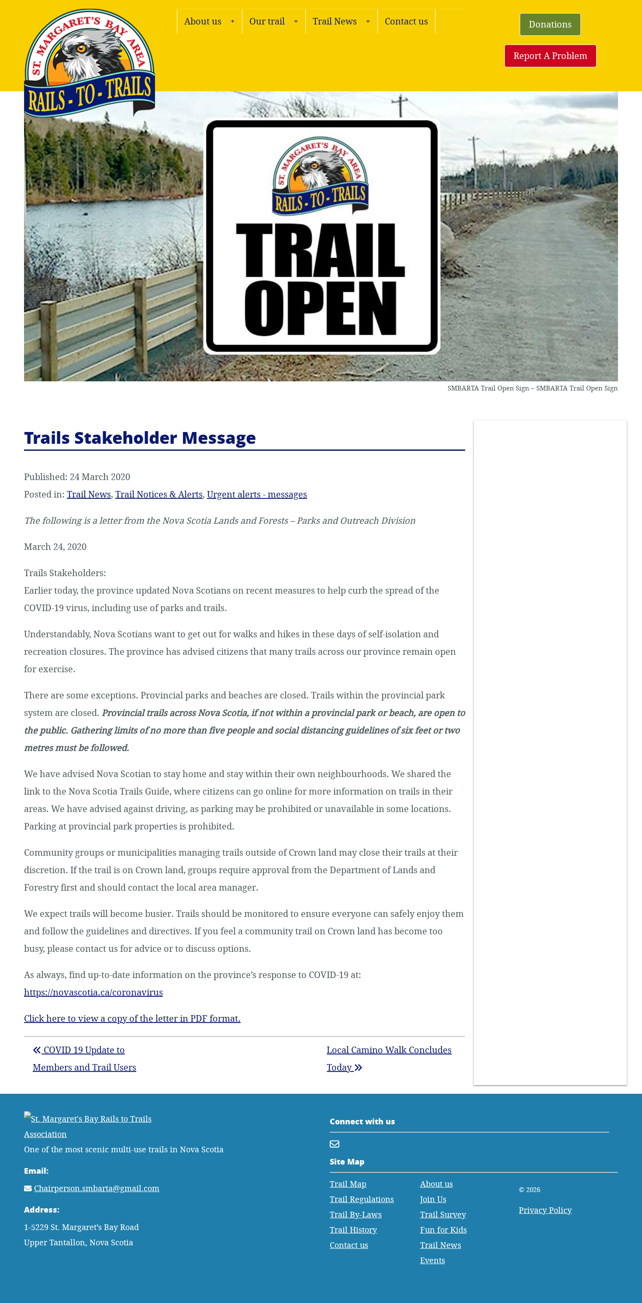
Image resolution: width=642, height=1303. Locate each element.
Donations (550, 24)
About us (202, 21)
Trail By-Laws (356, 1215)
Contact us (406, 21)
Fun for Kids (443, 1230)
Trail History (353, 1230)
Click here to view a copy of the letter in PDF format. (132, 1018)
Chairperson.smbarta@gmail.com (96, 1188)
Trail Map (348, 1184)
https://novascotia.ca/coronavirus (93, 992)
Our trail (267, 21)
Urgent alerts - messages (257, 494)
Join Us (433, 1199)
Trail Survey (443, 1215)
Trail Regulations (362, 1199)
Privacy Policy (545, 1210)
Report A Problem (550, 56)
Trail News (335, 21)
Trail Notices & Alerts (159, 494)
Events (432, 1260)
